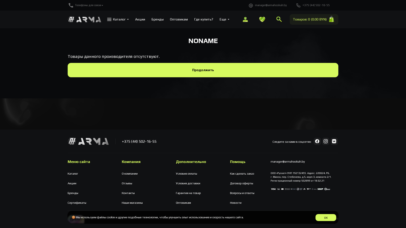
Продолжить (203, 70)
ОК (326, 217)
